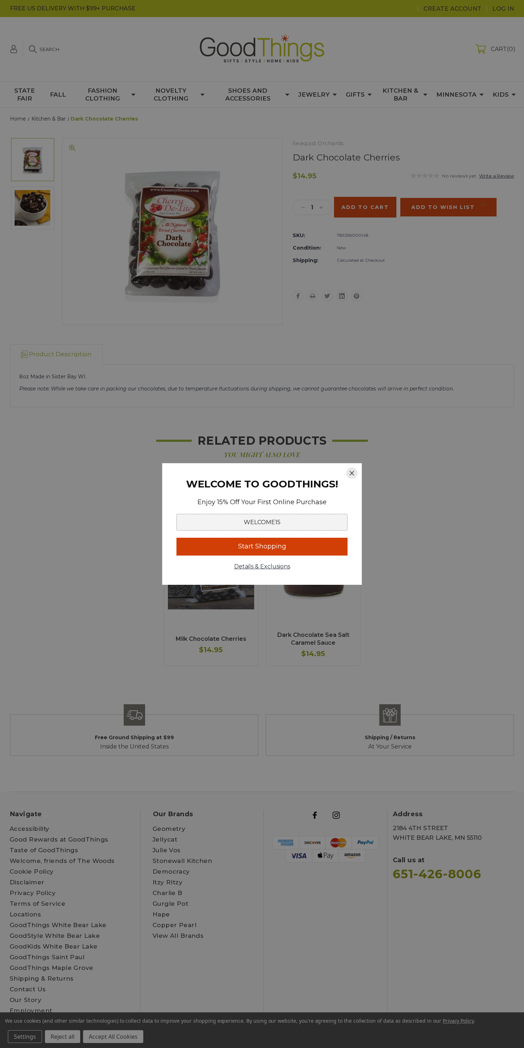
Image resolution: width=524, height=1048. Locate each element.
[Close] (352, 473)
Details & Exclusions (262, 566)
